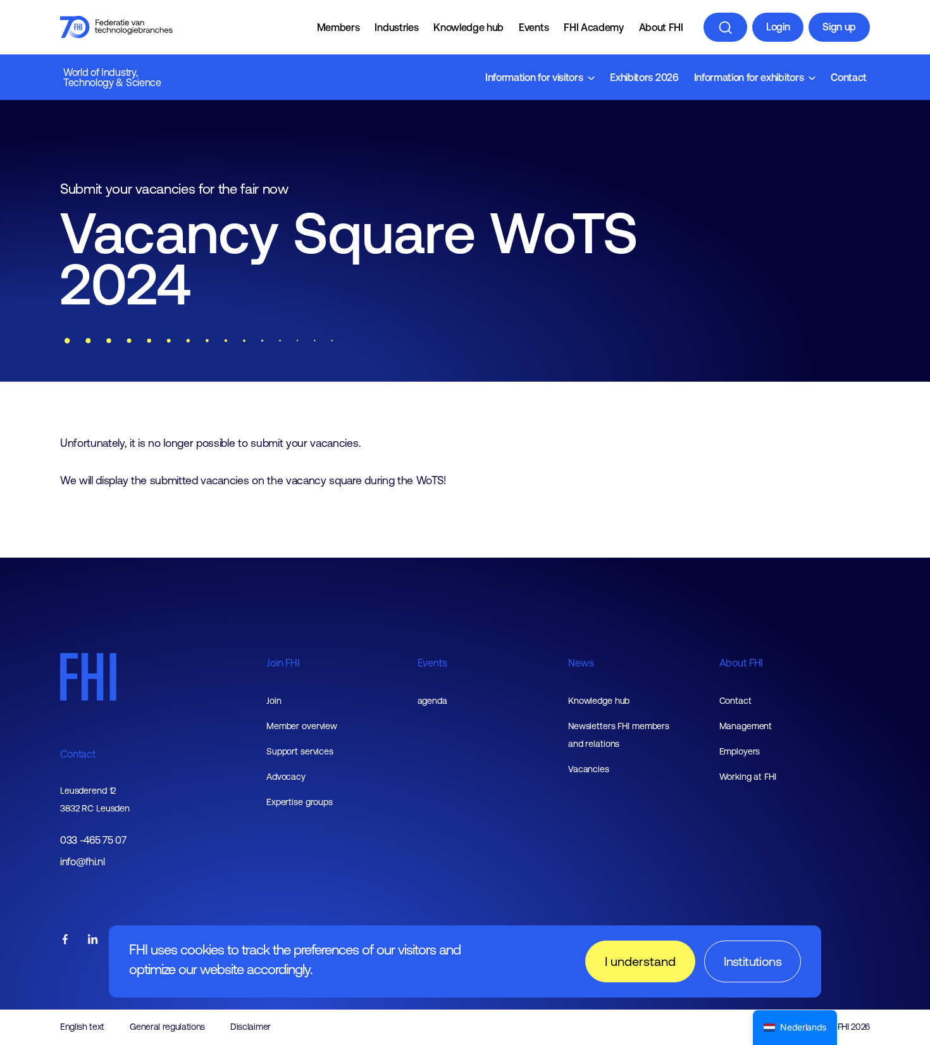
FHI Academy (593, 27)
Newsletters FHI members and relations (618, 735)
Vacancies (588, 769)
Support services (299, 751)
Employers (739, 751)
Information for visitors (534, 77)
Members (338, 27)
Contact (849, 77)
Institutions (752, 961)
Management (745, 726)
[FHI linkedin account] (93, 940)
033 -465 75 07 (93, 840)
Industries (396, 27)
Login (778, 26)
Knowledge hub (468, 27)
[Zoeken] (725, 27)
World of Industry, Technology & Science (112, 77)
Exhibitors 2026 (644, 77)
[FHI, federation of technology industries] (116, 27)
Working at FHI (747, 777)
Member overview (301, 726)
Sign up (839, 26)
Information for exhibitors (749, 77)
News (580, 662)
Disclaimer (250, 1027)
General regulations (167, 1027)
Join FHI (283, 662)
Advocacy (286, 777)
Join (274, 701)
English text (82, 1027)
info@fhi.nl (82, 861)
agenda (432, 701)
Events (534, 27)
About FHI (661, 27)
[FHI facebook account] (65, 940)
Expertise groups (299, 802)
